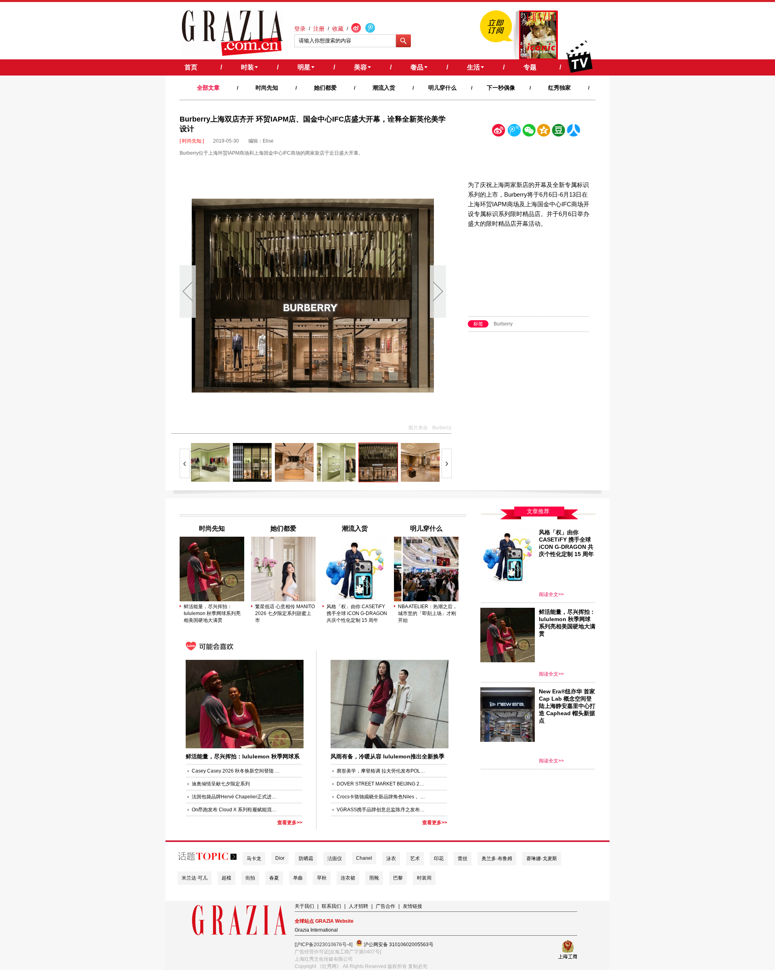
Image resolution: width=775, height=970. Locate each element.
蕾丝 (462, 858)
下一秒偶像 (501, 87)
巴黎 (398, 878)
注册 (319, 28)
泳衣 (391, 858)
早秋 (322, 878)
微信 (529, 131)
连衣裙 (348, 878)
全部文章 (208, 87)
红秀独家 (559, 87)
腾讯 (514, 131)
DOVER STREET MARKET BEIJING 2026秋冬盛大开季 (381, 784)
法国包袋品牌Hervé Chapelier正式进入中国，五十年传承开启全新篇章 (236, 797)
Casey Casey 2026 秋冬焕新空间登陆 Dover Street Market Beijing (236, 771)
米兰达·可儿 (194, 878)
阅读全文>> (551, 594)
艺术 (415, 858)
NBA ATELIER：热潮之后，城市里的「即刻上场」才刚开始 (427, 613)
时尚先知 (267, 87)
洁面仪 (334, 858)
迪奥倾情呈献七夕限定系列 (221, 784)
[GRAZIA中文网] (232, 33)
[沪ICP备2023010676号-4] (323, 944)
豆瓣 (559, 131)
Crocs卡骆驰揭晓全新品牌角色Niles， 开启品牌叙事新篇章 (381, 797)
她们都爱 (325, 87)
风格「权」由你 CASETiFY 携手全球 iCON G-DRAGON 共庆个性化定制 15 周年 (357, 613)
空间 (544, 131)
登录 (300, 28)
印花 (439, 858)
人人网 (573, 131)
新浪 (499, 131)
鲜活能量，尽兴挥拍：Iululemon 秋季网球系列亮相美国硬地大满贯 (212, 613)
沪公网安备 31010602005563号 (398, 944)
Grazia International (316, 930)
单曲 (298, 878)
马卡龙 (254, 858)
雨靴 (374, 878)
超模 (226, 878)
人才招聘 (358, 906)
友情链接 (412, 906)
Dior (280, 858)
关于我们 (304, 906)
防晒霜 (306, 858)
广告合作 (385, 906)
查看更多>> (289, 822)
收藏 (338, 28)
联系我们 (331, 906)
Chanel (364, 858)
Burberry (503, 324)
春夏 (274, 878)
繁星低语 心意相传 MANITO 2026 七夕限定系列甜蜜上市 (285, 613)
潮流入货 (384, 87)
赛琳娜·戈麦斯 (541, 858)
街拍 (250, 878)
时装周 (424, 878)
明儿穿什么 (442, 87)
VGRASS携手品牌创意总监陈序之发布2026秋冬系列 (381, 810)
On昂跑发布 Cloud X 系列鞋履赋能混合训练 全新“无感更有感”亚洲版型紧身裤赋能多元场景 (236, 810)
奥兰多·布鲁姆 (497, 858)
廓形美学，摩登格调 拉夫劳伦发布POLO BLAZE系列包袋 (381, 771)
